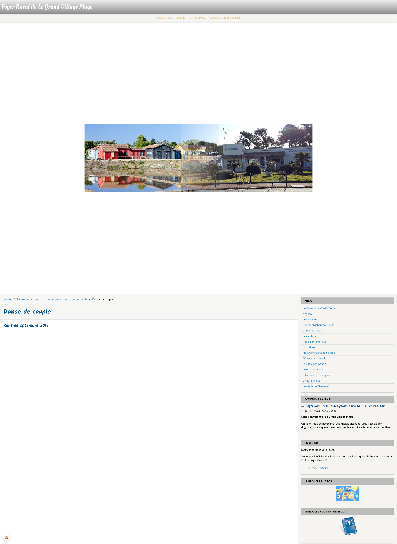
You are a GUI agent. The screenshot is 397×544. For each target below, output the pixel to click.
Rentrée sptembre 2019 (26, 325)
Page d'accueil (163, 17)
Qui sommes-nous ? (314, 364)
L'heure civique (311, 380)
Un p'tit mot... (197, 17)
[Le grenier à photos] (347, 493)
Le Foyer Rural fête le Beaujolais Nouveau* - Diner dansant (343, 406)
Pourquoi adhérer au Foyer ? (319, 325)
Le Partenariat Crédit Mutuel (319, 308)
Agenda (180, 17)
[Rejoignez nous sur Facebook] (347, 526)
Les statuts (309, 336)
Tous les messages (315, 468)
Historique (309, 347)
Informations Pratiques (316, 375)
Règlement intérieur (314, 341)
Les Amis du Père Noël (316, 386)
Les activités (310, 319)
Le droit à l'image (313, 369)
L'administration (312, 330)
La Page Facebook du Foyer (226, 17)
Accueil (7, 299)
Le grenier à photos (29, 299)
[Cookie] (6, 537)
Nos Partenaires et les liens (319, 352)
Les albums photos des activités (67, 299)
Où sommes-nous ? (314, 358)
